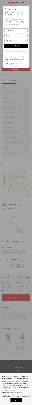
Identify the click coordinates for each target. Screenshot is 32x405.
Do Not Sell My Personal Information (15, 396)
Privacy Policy (18, 392)
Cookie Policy (11, 64)
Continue (16, 45)
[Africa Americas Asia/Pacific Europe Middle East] (16, 30)
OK (16, 400)
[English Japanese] (16, 40)
